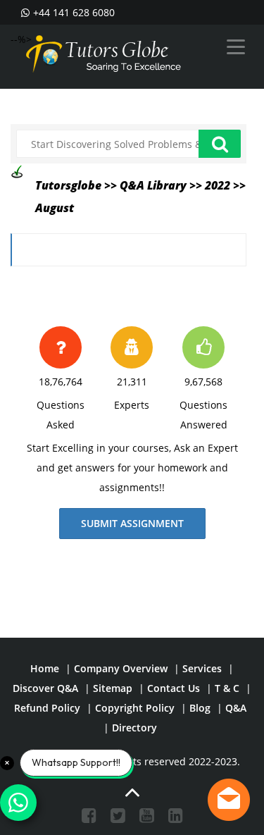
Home (44, 668)
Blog (199, 708)
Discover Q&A (45, 688)
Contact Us (173, 688)
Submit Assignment (132, 523)
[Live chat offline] (229, 800)
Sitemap (112, 688)
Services (202, 668)
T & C (227, 688)
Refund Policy (47, 708)
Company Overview (121, 668)
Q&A (235, 708)
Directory (134, 727)
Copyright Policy (135, 708)
